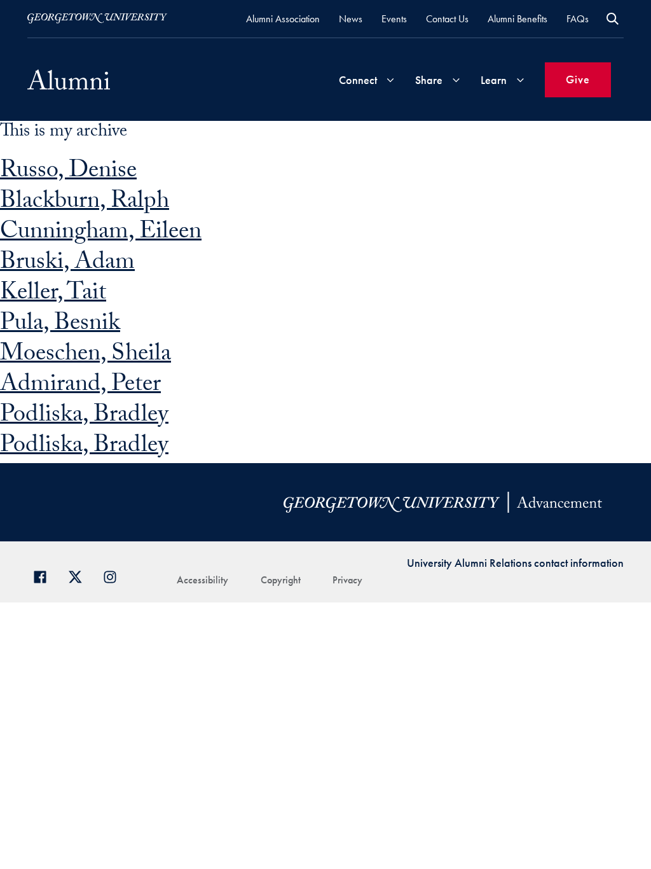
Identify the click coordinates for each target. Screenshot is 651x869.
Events (394, 18)
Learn (494, 80)
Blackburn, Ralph (84, 203)
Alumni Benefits (517, 18)
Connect (358, 80)
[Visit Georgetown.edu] (97, 18)
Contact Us (447, 18)
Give (578, 79)
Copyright (281, 580)
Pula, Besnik (60, 325)
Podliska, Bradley (84, 417)
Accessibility (202, 580)
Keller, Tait (53, 295)
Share (428, 80)
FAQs (577, 18)
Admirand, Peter (80, 386)
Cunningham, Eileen (101, 233)
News (350, 18)
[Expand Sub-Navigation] (390, 80)
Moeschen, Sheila (85, 356)
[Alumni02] (68, 79)
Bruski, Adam (67, 264)
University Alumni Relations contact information (515, 562)
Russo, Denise (68, 172)
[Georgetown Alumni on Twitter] (79, 575)
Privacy (347, 580)
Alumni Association (283, 18)
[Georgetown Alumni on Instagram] (114, 575)
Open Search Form (612, 19)
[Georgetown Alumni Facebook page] (45, 575)
